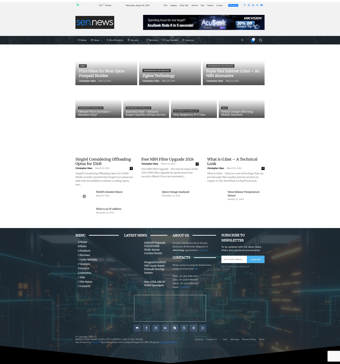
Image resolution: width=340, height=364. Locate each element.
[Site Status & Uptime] (242, 40)
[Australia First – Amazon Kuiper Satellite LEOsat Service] (146, 102)
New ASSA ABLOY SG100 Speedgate (154, 283)
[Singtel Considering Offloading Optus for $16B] (104, 140)
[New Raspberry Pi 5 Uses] (194, 102)
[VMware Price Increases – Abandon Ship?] (98, 102)
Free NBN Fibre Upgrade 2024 (167, 159)
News (83, 66)
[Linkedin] (253, 5)
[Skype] (174, 328)
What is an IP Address (108, 209)
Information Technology (156, 70)
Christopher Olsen (83, 168)
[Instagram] (249, 5)
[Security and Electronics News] (94, 22)
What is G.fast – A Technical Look (232, 161)
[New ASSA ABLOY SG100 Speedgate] (132, 286)
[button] (260, 40)
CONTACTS (181, 257)
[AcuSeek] (204, 22)
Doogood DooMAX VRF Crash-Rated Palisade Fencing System (155, 267)
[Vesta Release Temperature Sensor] (216, 196)
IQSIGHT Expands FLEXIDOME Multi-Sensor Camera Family (154, 248)
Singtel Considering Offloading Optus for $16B (103, 161)
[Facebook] (244, 5)
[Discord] (137, 328)
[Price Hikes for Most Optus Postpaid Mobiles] (106, 64)
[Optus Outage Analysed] (150, 196)
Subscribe (256, 259)
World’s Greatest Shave (109, 192)
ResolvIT (95, 342)
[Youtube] (261, 5)
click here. (203, 250)
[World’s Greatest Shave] (84, 196)
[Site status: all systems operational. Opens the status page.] (77, 4)
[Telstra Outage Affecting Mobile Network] (242, 102)
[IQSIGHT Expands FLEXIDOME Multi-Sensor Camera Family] (132, 247)
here (196, 268)
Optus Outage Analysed (175, 192)
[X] (257, 5)
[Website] (193, 328)
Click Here (185, 287)
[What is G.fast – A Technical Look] (236, 140)
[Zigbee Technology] (170, 64)
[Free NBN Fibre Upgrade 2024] (170, 140)
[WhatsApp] (203, 328)
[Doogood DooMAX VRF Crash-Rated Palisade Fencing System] (132, 267)
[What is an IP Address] (84, 213)
